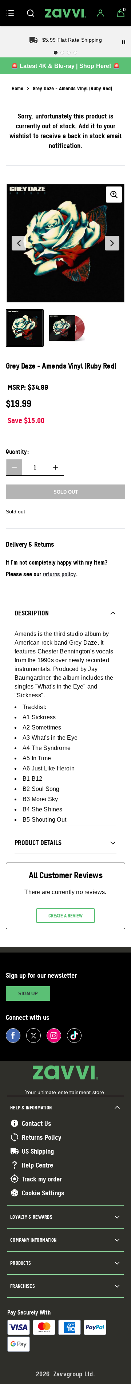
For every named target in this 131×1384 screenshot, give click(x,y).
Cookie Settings (43, 1193)
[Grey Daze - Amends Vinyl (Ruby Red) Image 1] (25, 328)
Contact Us (36, 1123)
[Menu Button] (10, 13)
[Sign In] (100, 13)
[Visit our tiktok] (74, 1035)
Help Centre (37, 1165)
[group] (65, 243)
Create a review (65, 916)
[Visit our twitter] (33, 1035)
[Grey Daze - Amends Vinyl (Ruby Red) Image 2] (67, 328)
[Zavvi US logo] (65, 13)
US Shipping (38, 1151)
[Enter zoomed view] (114, 194)
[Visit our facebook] (13, 1035)
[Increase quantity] (56, 467)
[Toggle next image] (112, 243)
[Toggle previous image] (19, 243)
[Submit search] (30, 13)
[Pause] (124, 42)
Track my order (42, 1179)
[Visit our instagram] (54, 1035)
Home (17, 88)
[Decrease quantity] (14, 467)
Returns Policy (41, 1137)
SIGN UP (28, 993)
